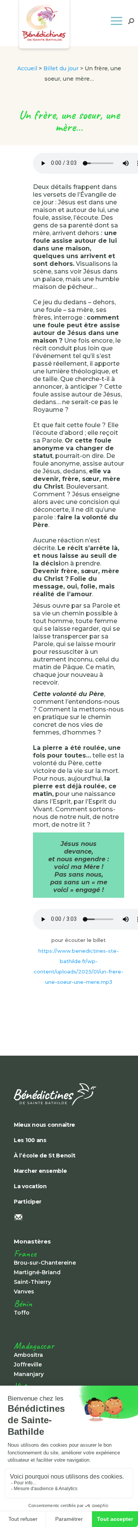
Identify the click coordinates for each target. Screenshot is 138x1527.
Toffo (22, 1312)
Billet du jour (61, 68)
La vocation (30, 1186)
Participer (27, 1201)
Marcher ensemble (40, 1170)
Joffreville (28, 1364)
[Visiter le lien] (67, 1094)
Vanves (24, 1291)
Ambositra (28, 1354)
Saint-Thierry (32, 1281)
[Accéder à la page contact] (67, 1218)
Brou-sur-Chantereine (45, 1262)
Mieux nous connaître (44, 1124)
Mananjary (29, 1374)
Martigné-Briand (37, 1272)
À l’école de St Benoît (45, 1155)
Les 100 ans (30, 1140)
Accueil (27, 68)
